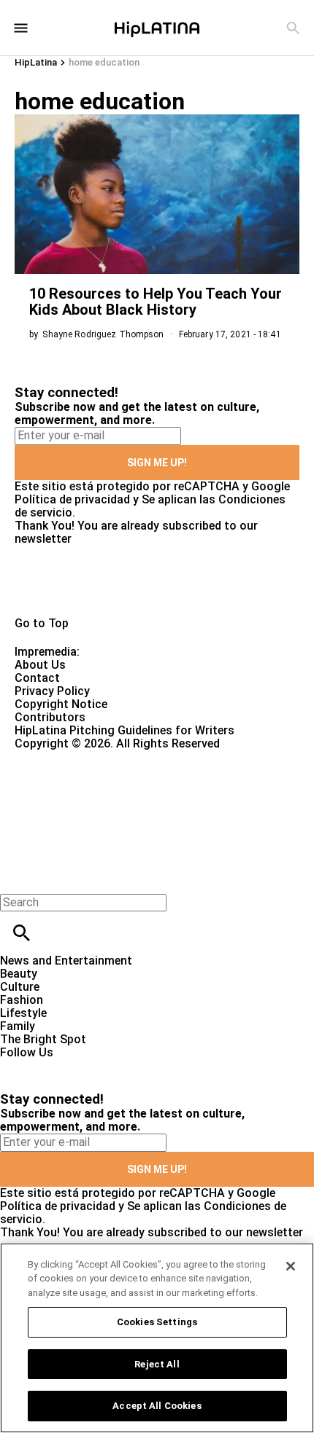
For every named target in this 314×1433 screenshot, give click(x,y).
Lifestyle (23, 1013)
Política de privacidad (72, 499)
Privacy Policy (52, 691)
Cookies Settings (157, 1321)
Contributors (50, 717)
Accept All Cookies (156, 1405)
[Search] (293, 28)
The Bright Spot (43, 1039)
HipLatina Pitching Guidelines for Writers (124, 730)
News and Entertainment (66, 960)
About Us (40, 665)
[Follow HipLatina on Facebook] (18, 1065)
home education (104, 62)
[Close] (291, 1266)
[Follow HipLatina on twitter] (54, 1065)
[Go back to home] (129, 803)
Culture (19, 987)
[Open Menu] (20, 28)
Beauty (18, 974)
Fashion (21, 1000)
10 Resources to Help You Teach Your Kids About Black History (155, 301)
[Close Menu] (16, 877)
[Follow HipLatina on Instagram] (88, 1065)
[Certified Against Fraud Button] (67, 756)
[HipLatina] (157, 27)
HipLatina (36, 62)
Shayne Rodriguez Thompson (103, 334)
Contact (37, 678)
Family (17, 1026)
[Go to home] (157, 588)
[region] (157, 1338)
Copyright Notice (61, 704)
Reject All (156, 1364)
